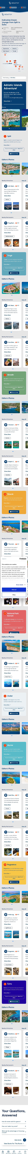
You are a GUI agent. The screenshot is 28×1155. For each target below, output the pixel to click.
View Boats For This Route (13, 1143)
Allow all (14, 589)
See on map (15, 153)
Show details (19, 584)
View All (24, 180)
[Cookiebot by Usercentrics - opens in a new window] (19, 559)
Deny (14, 594)
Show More (7, 101)
